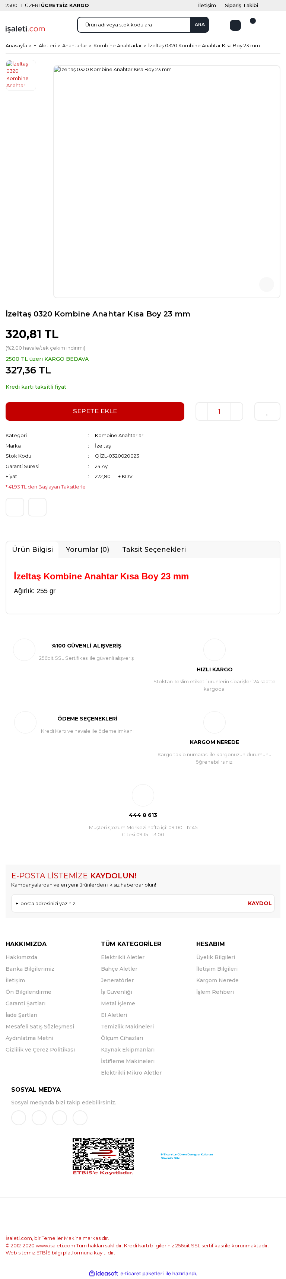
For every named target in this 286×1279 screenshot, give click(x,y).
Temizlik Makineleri (127, 1026)
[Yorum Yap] (15, 507)
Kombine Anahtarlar (119, 435)
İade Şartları (21, 1015)
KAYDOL (260, 903)
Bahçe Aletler (119, 968)
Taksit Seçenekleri (154, 549)
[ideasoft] (103, 1274)
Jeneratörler (117, 980)
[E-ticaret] (142, 1274)
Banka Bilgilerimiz (30, 968)
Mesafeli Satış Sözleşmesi (40, 1026)
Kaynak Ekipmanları (128, 1049)
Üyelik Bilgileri (215, 957)
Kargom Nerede (217, 980)
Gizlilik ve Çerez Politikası (40, 1049)
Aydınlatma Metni (29, 1038)
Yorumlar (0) (87, 549)
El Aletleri (114, 1015)
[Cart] (248, 25)
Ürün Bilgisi (32, 549)
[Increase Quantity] (236, 411)
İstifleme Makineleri (128, 1061)
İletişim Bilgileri (217, 968)
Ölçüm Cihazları (122, 1038)
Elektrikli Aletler (122, 957)
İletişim (15, 980)
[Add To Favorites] (267, 411)
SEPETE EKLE (95, 411)
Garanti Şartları (25, 1003)
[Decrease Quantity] (201, 411)
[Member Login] (235, 25)
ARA (200, 24)
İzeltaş (103, 446)
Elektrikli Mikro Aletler (131, 1072)
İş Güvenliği (116, 992)
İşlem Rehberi (215, 992)
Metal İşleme (118, 1003)
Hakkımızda (21, 957)
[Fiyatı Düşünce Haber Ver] (37, 507)
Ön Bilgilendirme (28, 992)
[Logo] (25, 29)
